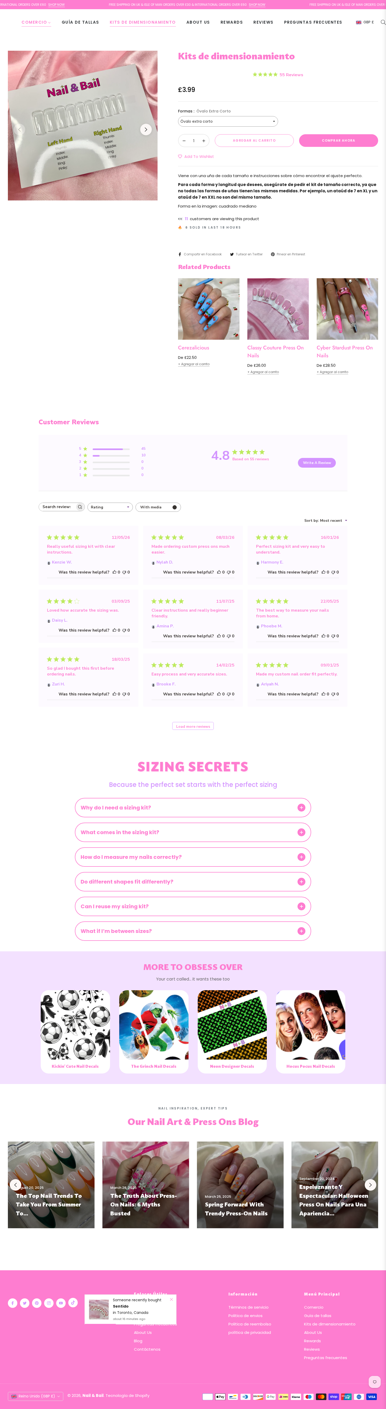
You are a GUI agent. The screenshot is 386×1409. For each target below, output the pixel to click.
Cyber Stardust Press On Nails (345, 351)
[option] (83, 125)
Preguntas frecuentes (155, 1324)
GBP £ (368, 22)
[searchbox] (57, 507)
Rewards (312, 1341)
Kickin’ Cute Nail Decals (75, 1067)
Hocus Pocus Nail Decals (310, 1067)
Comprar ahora (339, 140)
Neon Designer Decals (232, 1067)
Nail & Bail (93, 1395)
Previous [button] (19, 129)
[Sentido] (99, 1262)
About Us (143, 1332)
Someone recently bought (137, 1252)
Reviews (312, 1349)
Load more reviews (193, 726)
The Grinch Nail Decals (153, 1067)
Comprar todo (148, 1307)
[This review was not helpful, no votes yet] (124, 572)
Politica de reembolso (249, 1324)
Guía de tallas (147, 1315)
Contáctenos (147, 1349)
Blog (138, 1341)
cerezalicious (193, 348)
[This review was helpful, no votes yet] (114, 572)
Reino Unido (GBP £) (37, 1396)
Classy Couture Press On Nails (275, 351)
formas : (204, 111)
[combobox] (110, 507)
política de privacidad (249, 1332)
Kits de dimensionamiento (330, 1324)
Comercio (314, 1307)
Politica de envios (245, 1315)
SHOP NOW (208, 4)
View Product (75, 1048)
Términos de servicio (248, 1307)
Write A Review (317, 462)
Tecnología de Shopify (127, 1395)
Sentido (121, 1258)
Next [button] (146, 129)
